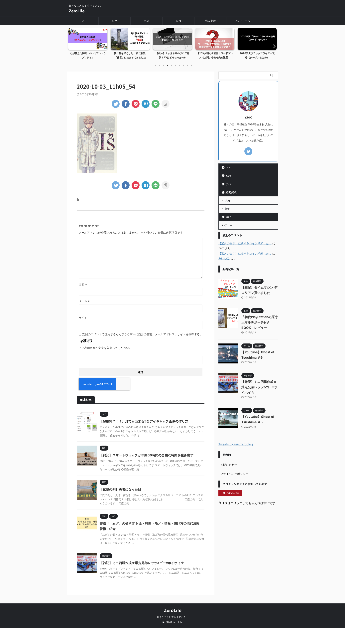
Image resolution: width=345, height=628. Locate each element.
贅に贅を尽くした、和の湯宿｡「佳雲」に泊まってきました (130, 55)
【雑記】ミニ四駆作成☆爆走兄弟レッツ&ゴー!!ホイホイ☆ (142, 563)
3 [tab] (164, 66)
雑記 (228, 217)
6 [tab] (175, 66)
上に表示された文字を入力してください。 (105, 347)
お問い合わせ (228, 464)
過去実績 (210, 20)
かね (178, 20)
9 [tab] (187, 66)
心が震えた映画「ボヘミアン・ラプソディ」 (88, 55)
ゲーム (228, 225)
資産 (227, 208)
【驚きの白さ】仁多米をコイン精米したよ (245, 243)
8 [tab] (183, 66)
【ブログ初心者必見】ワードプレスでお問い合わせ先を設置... (215, 55)
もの (146, 20)
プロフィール (242, 20)
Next (273, 46)
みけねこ (224, 258)
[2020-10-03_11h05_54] (146, 104)
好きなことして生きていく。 (172, 617)
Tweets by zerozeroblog (235, 444)
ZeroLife (77, 11)
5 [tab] (171, 66)
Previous (72, 46)
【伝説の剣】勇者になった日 (120, 489)
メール (84, 301)
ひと (114, 20)
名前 (83, 284)
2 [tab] (160, 66)
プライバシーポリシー (234, 473)
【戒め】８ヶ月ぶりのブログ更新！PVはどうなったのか (172, 55)
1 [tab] (156, 66)
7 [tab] (179, 66)
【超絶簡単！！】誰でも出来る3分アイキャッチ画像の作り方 (144, 421)
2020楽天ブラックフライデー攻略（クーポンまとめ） (257, 55)
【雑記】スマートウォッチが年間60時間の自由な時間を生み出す (146, 455)
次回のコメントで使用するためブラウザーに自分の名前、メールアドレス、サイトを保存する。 (142, 334)
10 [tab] (191, 66)
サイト (83, 317)
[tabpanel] (87, 45)
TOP (82, 20)
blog (227, 200)
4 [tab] (168, 66)
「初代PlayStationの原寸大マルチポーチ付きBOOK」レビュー (259, 322)
